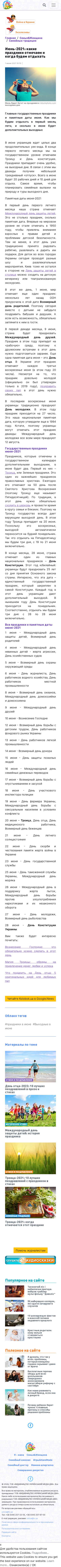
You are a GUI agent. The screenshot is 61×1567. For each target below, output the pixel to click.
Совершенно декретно (30, 1470)
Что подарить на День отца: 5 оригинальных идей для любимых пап (30, 977)
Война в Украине (25, 21)
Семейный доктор (18, 1464)
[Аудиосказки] (30, 1260)
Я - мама (19, 1454)
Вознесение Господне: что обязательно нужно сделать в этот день (30, 951)
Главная (10, 38)
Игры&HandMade (42, 1459)
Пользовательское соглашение (16, 1528)
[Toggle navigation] (53, 5)
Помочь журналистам (30, 1250)
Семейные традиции (22, 40)
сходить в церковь (17, 505)
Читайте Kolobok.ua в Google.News (30, 998)
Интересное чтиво (16, 1124)
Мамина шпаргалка (42, 1464)
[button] (44, 5)
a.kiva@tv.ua (7, 1512)
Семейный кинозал (19, 1459)
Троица (10, 472)
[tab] (30, 1425)
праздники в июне (19, 1024)
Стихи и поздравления (19, 1080)
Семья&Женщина (31, 38)
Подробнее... (40, 1552)
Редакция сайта (9, 1532)
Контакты (6, 1536)
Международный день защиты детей (30, 213)
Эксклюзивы (22, 32)
